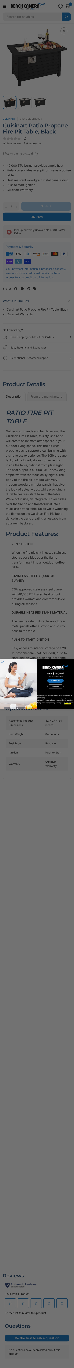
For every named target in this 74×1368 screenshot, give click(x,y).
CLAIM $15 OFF (56, 680)
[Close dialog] (2, 661)
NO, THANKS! (55, 686)
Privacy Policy (67, 703)
